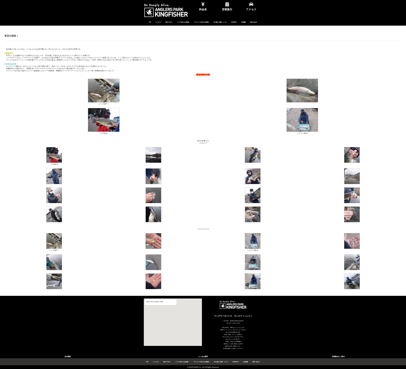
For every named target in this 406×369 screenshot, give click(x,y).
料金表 (203, 9)
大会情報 (243, 22)
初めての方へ (169, 22)
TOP (150, 22)
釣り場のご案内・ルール (220, 22)
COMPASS (234, 22)
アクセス (251, 9)
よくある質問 (203, 356)
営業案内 (227, 9)
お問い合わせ (253, 22)
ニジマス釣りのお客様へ (183, 22)
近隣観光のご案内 (338, 356)
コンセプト (158, 22)
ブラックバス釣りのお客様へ (201, 22)
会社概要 (67, 356)
